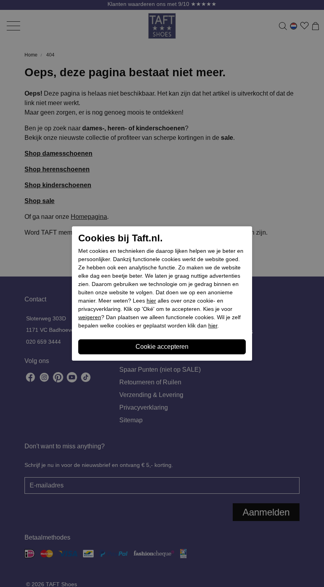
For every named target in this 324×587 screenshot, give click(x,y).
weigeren (89, 317)
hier (151, 300)
